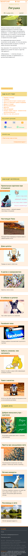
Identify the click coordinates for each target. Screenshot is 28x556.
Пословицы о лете (9, 503)
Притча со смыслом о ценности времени (15, 102)
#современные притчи (7, 88)
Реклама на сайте (6, 537)
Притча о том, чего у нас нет (11, 114)
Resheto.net (5, 1)
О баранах (6, 99)
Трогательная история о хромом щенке (14, 101)
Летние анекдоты (9, 472)
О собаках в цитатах (9, 298)
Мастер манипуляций (9, 105)
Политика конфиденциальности (9, 534)
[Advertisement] (14, 73)
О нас (2, 532)
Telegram (9, 127)
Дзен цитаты (6, 246)
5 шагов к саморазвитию (11, 272)
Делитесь (6, 107)
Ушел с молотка (7, 380)
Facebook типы (7, 323)
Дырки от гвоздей (9, 104)
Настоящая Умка (8, 219)
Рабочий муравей (8, 109)
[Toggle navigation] (26, 1)
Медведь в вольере (9, 97)
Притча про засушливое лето (14, 445)
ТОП (18, 1)
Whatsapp (21, 127)
